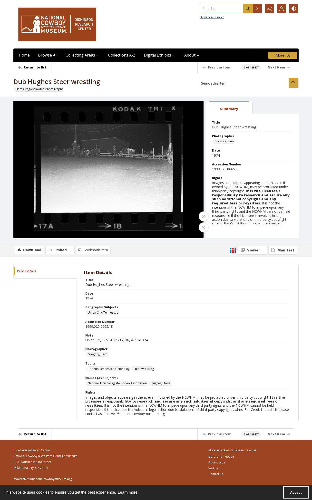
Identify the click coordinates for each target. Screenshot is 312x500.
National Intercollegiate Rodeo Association (117, 383)
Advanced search (212, 17)
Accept (296, 492)
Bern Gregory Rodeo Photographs (39, 89)
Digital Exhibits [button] (157, 55)
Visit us (213, 468)
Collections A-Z (122, 55)
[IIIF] (233, 250)
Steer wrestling (144, 369)
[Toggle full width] (203, 216)
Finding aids (216, 462)
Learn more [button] (127, 492)
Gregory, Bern (224, 141)
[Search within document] (293, 83)
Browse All (47, 55)
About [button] (189, 55)
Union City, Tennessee (103, 312)
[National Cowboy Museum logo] (57, 24)
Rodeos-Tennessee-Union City (108, 369)
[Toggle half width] (203, 227)
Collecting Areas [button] (80, 55)
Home (24, 55)
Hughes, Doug (160, 383)
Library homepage (221, 456)
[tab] (229, 107)
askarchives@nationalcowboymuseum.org (42, 479)
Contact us (215, 474)
